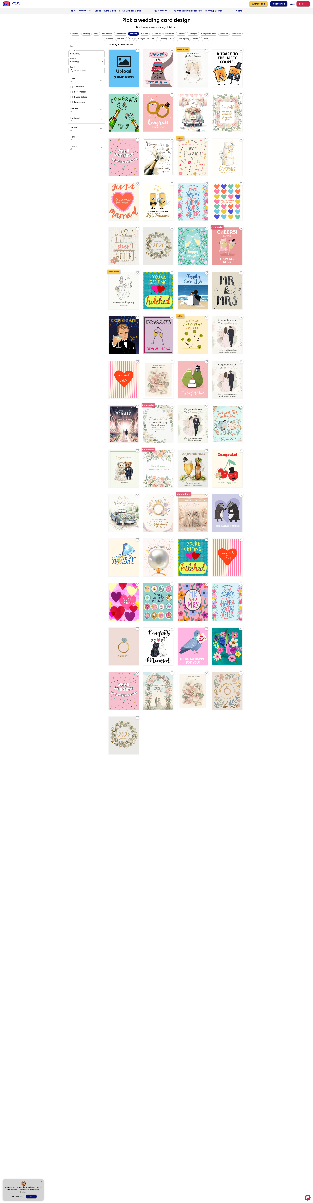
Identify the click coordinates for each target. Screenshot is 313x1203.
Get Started (279, 4)
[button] (75, 34)
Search (72, 67)
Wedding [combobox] (74, 61)
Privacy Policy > (17, 1196)
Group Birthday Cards (130, 10)
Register (303, 4)
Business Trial (258, 4)
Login (292, 4)
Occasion (73, 58)
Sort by (72, 50)
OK (31, 1196)
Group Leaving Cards (105, 10)
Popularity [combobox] (75, 53)
